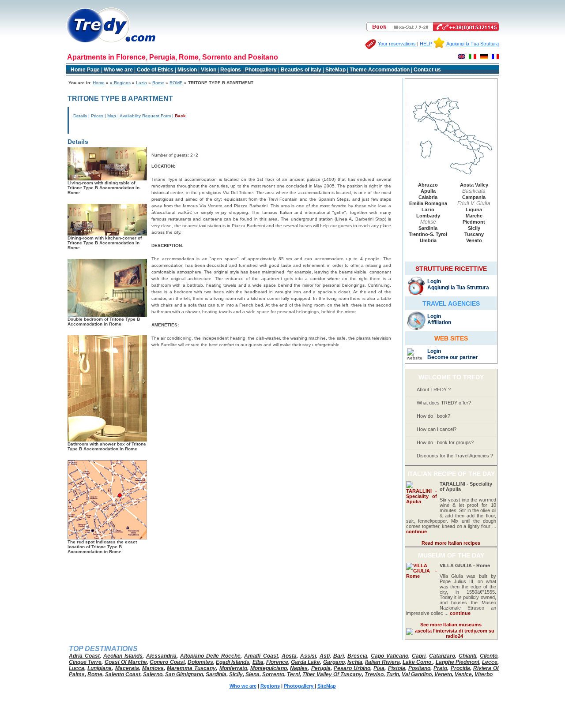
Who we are (118, 70)
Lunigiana (99, 668)
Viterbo (484, 674)
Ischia (354, 662)
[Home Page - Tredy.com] (111, 42)
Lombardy (428, 215)
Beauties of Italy (301, 70)
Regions (230, 70)
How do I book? (433, 416)
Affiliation (439, 322)
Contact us (427, 70)
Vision (208, 70)
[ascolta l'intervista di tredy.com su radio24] (451, 636)
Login (434, 281)
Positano (419, 668)
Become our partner (452, 357)
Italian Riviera (382, 662)
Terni (293, 674)
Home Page (85, 70)
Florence (277, 662)
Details (80, 115)
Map (111, 115)
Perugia (321, 668)
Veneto (474, 240)
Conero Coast (167, 662)
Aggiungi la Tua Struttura (472, 43)
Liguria (474, 209)
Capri (419, 656)
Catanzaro (442, 656)
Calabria (427, 197)
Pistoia (396, 668)
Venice (463, 674)
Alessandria (161, 656)
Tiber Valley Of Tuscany (332, 674)
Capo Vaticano (389, 656)
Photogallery (261, 70)
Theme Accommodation (380, 70)
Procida (460, 668)
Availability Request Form (145, 115)
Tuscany (474, 234)
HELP (426, 43)
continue (416, 531)
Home (99, 82)
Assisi (308, 656)
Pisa (378, 668)
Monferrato (233, 668)
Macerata (127, 668)
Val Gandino (417, 674)
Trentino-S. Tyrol (428, 234)
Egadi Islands (232, 662)
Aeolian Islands (123, 656)
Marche (474, 215)
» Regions (120, 82)
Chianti (467, 656)
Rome (158, 82)
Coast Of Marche (126, 662)
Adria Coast (84, 656)
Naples (299, 668)
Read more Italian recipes (451, 543)
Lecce (489, 662)
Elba (258, 662)
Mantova (153, 668)
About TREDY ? (434, 389)
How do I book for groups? (445, 442)
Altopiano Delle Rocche (210, 656)
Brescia (357, 656)
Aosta (289, 656)
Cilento (488, 656)
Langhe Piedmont (457, 662)
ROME (176, 82)
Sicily (474, 228)
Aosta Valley (474, 184)
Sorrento (273, 674)
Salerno (152, 674)
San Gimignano (184, 674)
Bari (338, 656)
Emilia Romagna (428, 203)
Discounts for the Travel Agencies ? (455, 455)
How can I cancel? (436, 429)
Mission (187, 70)
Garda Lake (305, 662)
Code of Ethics (155, 70)
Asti (325, 656)
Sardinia (427, 228)
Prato (440, 668)
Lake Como (418, 662)
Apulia (428, 191)
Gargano (334, 662)
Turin (392, 674)
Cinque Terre (85, 662)
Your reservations (397, 43)
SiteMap (335, 70)
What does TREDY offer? (444, 402)
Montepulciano (268, 668)
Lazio (141, 82)
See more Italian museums (451, 624)
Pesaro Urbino (352, 668)
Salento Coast (122, 674)
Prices (97, 115)
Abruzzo (428, 184)
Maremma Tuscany (191, 668)
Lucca (76, 668)
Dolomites (200, 662)
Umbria (428, 240)
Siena (252, 674)
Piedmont (474, 222)
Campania (474, 197)
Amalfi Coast (261, 656)
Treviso (374, 674)
